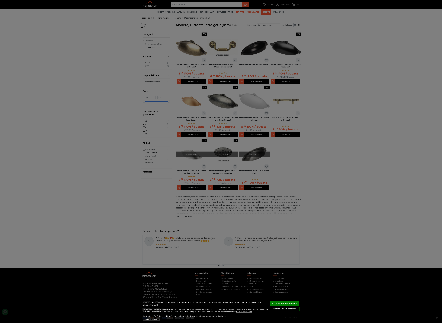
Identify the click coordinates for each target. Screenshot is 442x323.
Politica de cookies (244, 312)
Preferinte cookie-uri (151, 320)
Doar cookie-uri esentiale (284, 309)
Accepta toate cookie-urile (284, 303)
